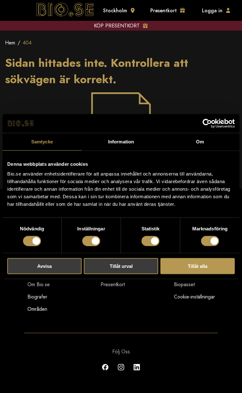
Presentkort (113, 284)
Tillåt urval (121, 266)
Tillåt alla (197, 266)
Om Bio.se (38, 284)
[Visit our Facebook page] (105, 371)
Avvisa (44, 266)
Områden (37, 309)
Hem (10, 42)
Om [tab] (200, 141)
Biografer (37, 296)
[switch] (91, 241)
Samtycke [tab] (42, 141)
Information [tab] (121, 141)
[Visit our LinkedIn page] (137, 371)
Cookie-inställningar (194, 296)
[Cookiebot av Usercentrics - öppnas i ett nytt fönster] (207, 123)
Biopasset (184, 284)
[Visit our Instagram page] (121, 371)
